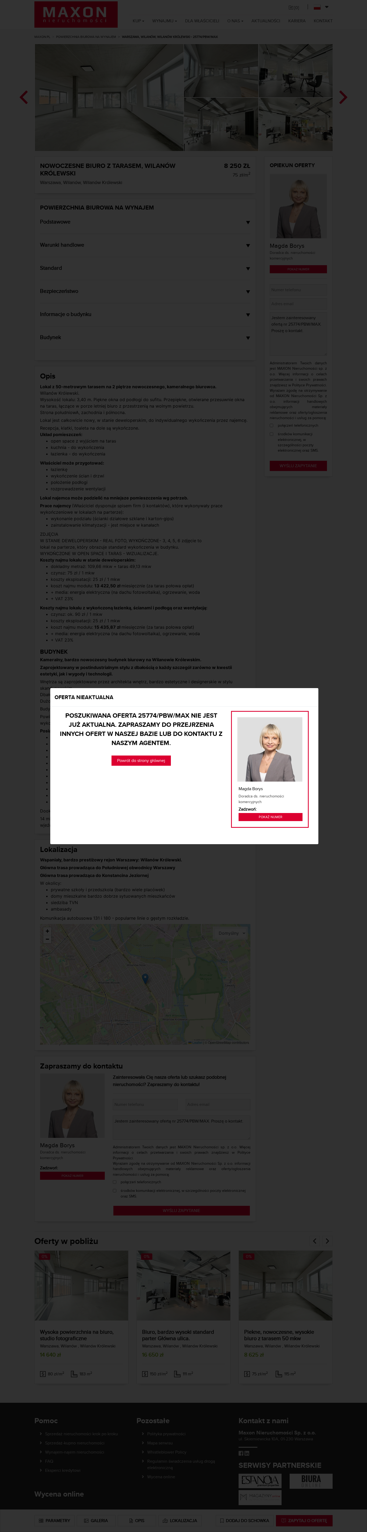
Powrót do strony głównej (141, 760)
